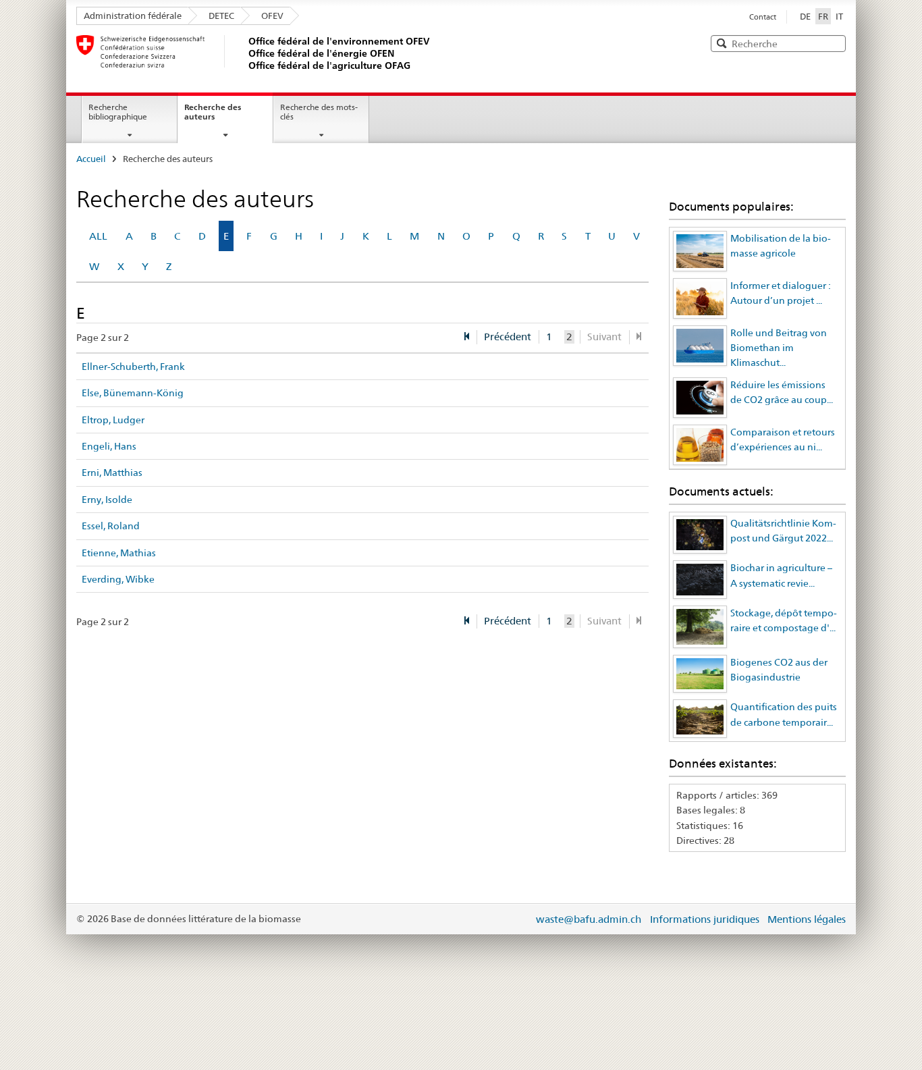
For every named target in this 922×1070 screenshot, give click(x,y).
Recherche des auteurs (212, 112)
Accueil (91, 158)
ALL (98, 236)
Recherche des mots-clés (319, 112)
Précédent (507, 336)
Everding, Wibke (118, 579)
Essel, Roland (111, 525)
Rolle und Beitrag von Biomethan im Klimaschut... (778, 348)
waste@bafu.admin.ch (588, 919)
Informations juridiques (704, 919)
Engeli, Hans (109, 446)
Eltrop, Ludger (113, 419)
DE (805, 16)
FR (824, 16)
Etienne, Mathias (119, 552)
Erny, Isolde (107, 499)
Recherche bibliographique (117, 112)
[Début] (466, 337)
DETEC (221, 15)
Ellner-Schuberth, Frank (133, 366)
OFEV (272, 15)
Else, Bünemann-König (133, 392)
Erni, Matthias (112, 472)
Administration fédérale (133, 15)
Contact (762, 17)
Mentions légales (806, 919)
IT (839, 16)
